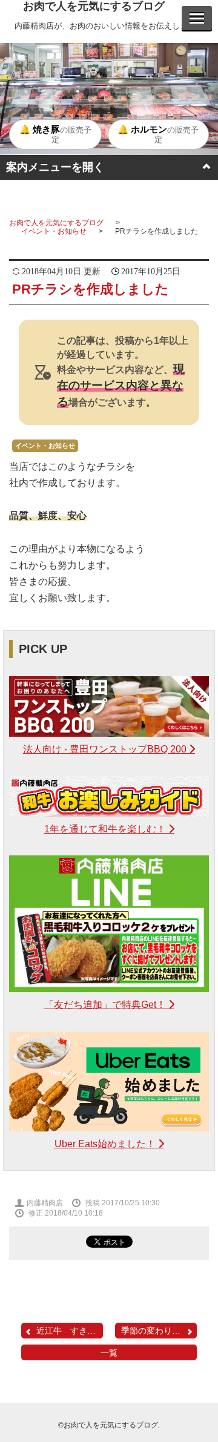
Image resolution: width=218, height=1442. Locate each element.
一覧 (109, 1352)
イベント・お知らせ (54, 231)
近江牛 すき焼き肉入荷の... (69, 1330)
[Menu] (197, 18)
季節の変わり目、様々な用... (159, 1330)
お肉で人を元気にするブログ (94, 6)
